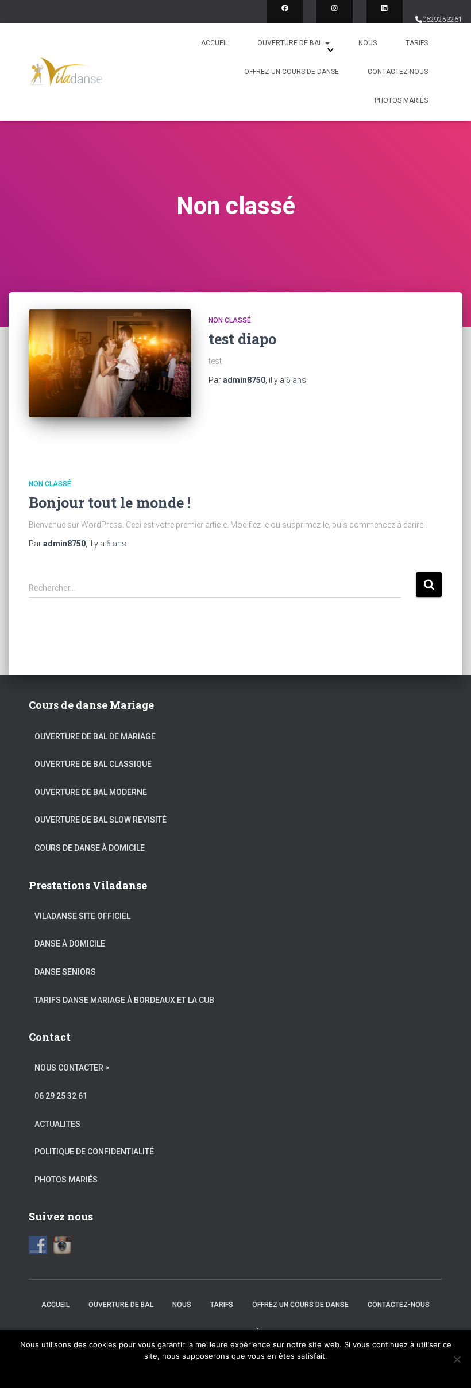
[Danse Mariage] (65, 71)
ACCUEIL (215, 43)
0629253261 (442, 19)
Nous (367, 43)
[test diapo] (110, 363)
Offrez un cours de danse (291, 72)
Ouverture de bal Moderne (90, 792)
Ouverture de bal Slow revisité (100, 819)
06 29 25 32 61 (60, 1095)
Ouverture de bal (290, 43)
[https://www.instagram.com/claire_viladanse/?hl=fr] (334, 18)
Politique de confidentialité (94, 1151)
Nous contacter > (72, 1067)
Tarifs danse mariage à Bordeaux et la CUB (124, 1000)
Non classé (230, 320)
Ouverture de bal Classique (93, 764)
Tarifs (417, 43)
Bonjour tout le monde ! (110, 502)
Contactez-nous (398, 72)
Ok (236, 1370)
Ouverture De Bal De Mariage (95, 736)
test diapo (242, 338)
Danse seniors (65, 971)
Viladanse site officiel (82, 916)
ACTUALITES (57, 1124)
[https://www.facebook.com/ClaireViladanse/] (285, 18)
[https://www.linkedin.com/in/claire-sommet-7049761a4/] (384, 18)
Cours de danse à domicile (89, 847)
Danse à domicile (69, 943)
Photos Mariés (401, 100)
